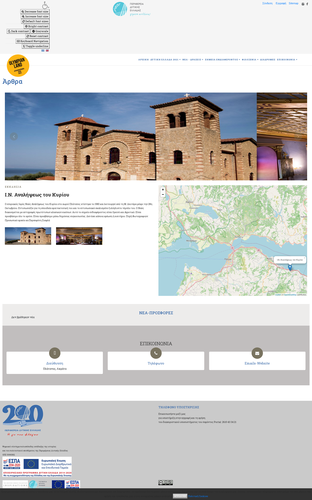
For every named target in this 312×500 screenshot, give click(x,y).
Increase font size (36, 16)
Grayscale (41, 31)
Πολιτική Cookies (198, 496)
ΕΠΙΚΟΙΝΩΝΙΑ (286, 59)
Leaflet (278, 294)
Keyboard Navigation (34, 41)
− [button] (163, 194)
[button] (28, 5)
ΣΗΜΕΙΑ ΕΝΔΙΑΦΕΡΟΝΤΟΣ (221, 59)
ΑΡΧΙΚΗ (143, 59)
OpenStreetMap (290, 294)
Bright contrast (38, 26)
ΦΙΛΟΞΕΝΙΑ (249, 59)
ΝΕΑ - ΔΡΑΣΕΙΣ (191, 59)
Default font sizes (36, 21)
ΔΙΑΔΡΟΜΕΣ (267, 59)
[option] (156, 136)
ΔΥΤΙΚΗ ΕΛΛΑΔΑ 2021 (164, 59)
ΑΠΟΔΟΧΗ (180, 496)
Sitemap (293, 3)
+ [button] (163, 190)
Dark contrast (20, 31)
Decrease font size (36, 11)
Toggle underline (36, 46)
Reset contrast (38, 36)
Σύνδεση (267, 3)
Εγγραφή (281, 3)
